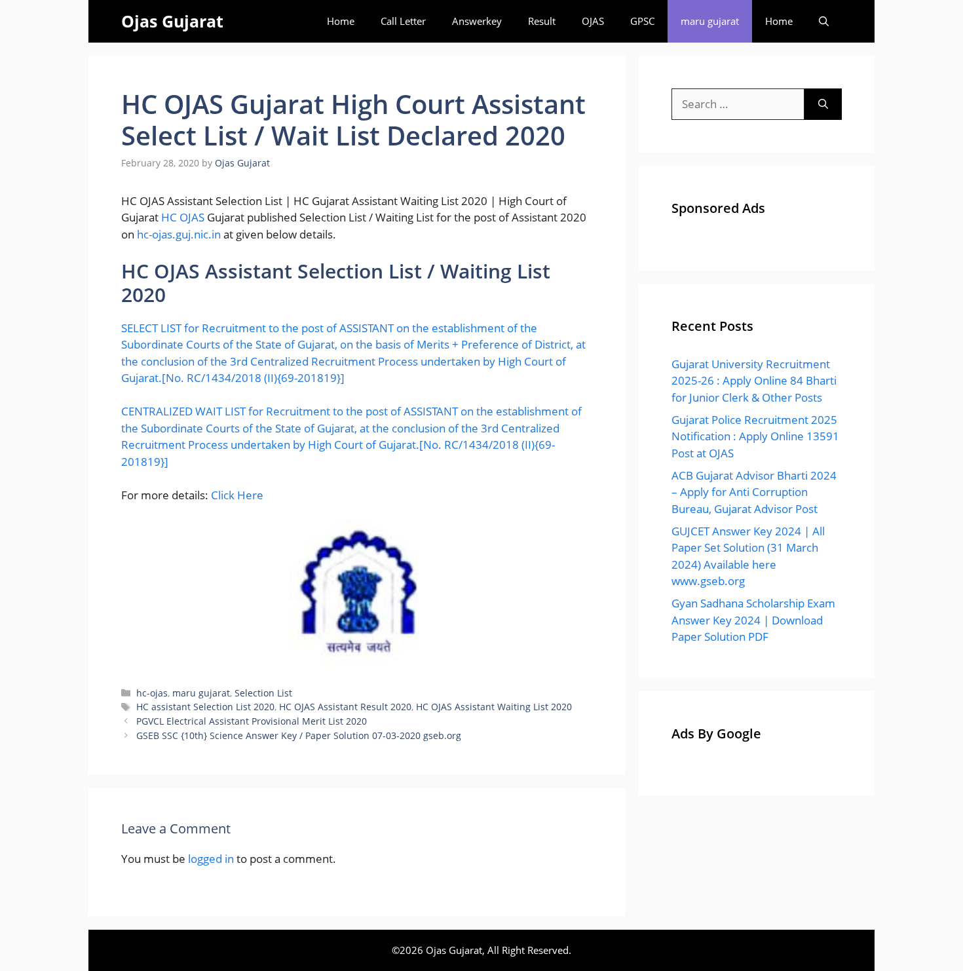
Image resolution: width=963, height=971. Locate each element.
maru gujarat (710, 21)
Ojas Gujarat (172, 21)
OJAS (593, 21)
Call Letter (403, 21)
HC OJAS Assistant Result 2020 (345, 706)
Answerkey (477, 21)
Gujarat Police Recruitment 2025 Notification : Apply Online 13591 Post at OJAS (755, 436)
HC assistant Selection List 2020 (205, 706)
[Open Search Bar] (824, 21)
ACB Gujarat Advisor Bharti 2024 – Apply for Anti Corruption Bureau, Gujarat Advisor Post (754, 492)
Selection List (263, 693)
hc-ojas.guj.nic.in (179, 234)
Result (542, 21)
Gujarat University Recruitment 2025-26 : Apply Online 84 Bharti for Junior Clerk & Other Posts (754, 380)
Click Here (237, 495)
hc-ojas (152, 693)
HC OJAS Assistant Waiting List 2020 (494, 706)
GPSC (642, 21)
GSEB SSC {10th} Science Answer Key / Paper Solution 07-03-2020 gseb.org (298, 735)
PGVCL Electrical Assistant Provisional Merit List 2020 (251, 721)
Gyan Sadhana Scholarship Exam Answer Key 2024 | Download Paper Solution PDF (753, 620)
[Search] (823, 104)
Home (340, 21)
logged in (211, 858)
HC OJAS (182, 217)
